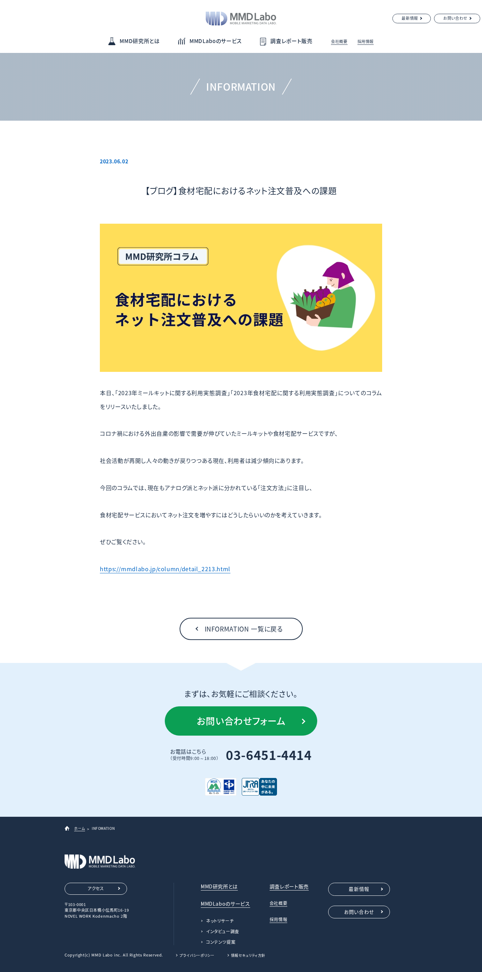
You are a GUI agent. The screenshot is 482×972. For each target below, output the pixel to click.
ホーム (79, 828)
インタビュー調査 (222, 931)
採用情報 (365, 41)
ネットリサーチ (220, 921)
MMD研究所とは (139, 41)
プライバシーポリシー (197, 955)
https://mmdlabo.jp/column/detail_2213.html (165, 569)
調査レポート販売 (291, 41)
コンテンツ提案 (220, 942)
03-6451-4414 (269, 754)
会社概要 (339, 41)
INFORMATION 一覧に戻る (244, 629)
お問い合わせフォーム (241, 721)
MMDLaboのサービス (215, 41)
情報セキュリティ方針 (248, 955)
